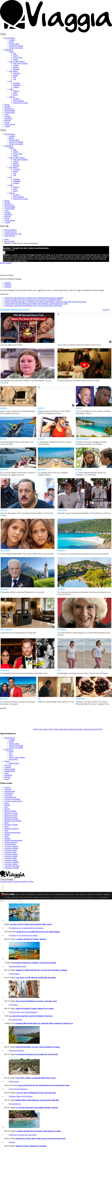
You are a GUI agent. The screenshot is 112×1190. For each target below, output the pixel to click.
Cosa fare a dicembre (11, 868)
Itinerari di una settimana (12, 821)
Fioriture (7, 805)
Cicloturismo (8, 793)
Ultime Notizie (14, 763)
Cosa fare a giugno (10, 856)
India (32, 255)
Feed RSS (23, 881)
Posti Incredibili (9, 769)
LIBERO (17, 894)
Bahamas (16, 69)
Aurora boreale (9, 791)
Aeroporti (7, 789)
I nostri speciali (9, 124)
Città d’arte (8, 795)
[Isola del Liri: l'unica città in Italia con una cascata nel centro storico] (58, 1135)
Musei (6, 823)
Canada (15, 65)
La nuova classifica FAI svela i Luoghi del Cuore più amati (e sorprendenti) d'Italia (32, 300)
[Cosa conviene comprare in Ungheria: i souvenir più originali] (58, 951)
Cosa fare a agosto (10, 860)
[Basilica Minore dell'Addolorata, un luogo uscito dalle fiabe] (58, 1096)
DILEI (77, 894)
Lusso (6, 114)
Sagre (6, 830)
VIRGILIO (23, 894)
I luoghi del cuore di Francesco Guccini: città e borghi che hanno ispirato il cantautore (33, 298)
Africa (11, 89)
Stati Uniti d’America (20, 63)
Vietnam (16, 87)
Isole (6, 807)
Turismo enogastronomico (13, 840)
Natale (6, 827)
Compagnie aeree (10, 797)
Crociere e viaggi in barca (13, 801)
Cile (14, 79)
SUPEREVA (107, 894)
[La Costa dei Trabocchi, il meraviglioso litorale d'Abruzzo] (58, 1104)
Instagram (7, 287)
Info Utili (7, 765)
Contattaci (16, 881)
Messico (16, 67)
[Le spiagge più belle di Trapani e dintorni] (58, 935)
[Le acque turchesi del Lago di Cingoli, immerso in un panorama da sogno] (58, 1082)
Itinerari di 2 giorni (10, 815)
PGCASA (52, 894)
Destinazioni (8, 50)
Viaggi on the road (10, 842)
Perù (14, 77)
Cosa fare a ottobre (10, 864)
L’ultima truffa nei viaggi (13, 234)
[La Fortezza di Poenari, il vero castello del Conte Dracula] (58, 1051)
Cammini (12, 40)
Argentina (16, 73)
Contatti (7, 126)
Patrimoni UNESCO (11, 829)
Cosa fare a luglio (10, 858)
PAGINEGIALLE (31, 894)
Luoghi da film (9, 112)
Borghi (11, 42)
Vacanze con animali (16, 48)
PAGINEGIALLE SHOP (43, 894)
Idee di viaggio (9, 38)
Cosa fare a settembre (11, 862)
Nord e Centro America (17, 61)
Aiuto (48, 897)
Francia (15, 56)
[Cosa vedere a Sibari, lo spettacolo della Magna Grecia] (58, 1066)
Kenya (15, 95)
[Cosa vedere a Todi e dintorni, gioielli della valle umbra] (58, 974)
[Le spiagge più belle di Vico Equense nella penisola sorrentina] (58, 1119)
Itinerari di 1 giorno (11, 813)
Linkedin (7, 283)
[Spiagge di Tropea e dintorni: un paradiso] (58, 1142)
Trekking (7, 838)
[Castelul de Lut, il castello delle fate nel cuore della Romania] (58, 928)
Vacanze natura (14, 44)
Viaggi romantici (10, 844)
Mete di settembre (10, 230)
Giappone (16, 83)
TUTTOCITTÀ (71, 894)
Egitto (15, 93)
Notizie (6, 105)
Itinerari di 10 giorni (11, 819)
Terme (6, 836)
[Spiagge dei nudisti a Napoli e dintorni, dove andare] (58, 1005)
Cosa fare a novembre (11, 866)
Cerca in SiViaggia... (7, 879)
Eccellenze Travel (10, 232)
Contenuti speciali (6, 881)
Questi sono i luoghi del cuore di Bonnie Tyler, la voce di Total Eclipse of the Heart (33, 305)
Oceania (11, 97)
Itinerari (7, 809)
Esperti (6, 122)
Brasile (15, 75)
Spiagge (7, 834)
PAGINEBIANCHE (61, 894)
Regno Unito (17, 57)
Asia (10, 81)
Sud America (13, 71)
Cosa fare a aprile (10, 852)
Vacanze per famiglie (16, 46)
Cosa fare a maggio (11, 854)
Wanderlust (8, 118)
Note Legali (15, 897)
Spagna (15, 59)
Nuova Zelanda (18, 101)
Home (6, 239)
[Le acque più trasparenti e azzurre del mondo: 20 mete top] (58, 1012)
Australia (16, 99)
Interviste (7, 120)
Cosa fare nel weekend (12, 799)
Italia (15, 54)
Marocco (16, 91)
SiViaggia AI (8, 109)
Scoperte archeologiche (12, 832)
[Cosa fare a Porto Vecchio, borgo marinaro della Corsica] (58, 912)
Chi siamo (8, 897)
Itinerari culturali (5, 263)
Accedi (3, 34)
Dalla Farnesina (9, 236)
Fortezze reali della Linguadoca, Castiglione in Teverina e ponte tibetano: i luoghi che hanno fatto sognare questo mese (45, 302)
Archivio (31, 881)
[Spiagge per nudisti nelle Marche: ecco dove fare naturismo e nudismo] (58, 966)
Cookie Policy (28, 897)
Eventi (6, 803)
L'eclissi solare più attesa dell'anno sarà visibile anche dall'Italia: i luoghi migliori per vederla (36, 304)
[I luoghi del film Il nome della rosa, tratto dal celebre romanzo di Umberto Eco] (58, 1020)
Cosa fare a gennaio (11, 846)
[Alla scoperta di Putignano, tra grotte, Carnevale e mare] (58, 989)
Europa (11, 52)
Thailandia (16, 85)
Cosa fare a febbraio (11, 848)
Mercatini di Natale (11, 825)
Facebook (7, 285)
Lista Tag (7, 787)
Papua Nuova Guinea (20, 103)
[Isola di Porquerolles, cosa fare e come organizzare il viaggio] (58, 1035)
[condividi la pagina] (4, 252)
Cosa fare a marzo (10, 850)
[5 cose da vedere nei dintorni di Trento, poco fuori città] (58, 1089)
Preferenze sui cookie (39, 897)
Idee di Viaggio (9, 241)
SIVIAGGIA (83, 894)
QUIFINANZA (90, 894)
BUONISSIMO (99, 894)
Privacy (21, 897)
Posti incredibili (9, 110)
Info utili (7, 107)
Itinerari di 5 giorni (10, 817)
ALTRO (3, 130)
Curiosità (7, 116)
